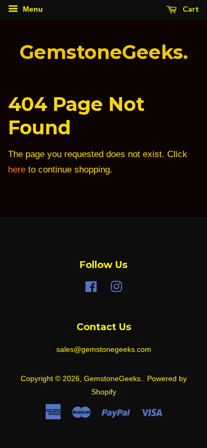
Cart (190, 8)
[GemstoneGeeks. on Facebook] (91, 289)
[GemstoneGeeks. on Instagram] (116, 289)
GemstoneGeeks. (104, 52)
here (16, 170)
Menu (32, 9)
